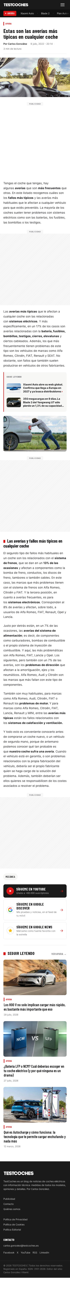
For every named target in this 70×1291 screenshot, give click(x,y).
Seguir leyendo (21, 953)
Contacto (8, 1203)
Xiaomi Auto (27, 13)
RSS (35, 1252)
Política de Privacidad (15, 1219)
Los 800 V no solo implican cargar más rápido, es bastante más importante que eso (34, 1006)
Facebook (8, 1252)
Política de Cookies (13, 1224)
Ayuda (8, 23)
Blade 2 (45, 13)
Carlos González (17, 43)
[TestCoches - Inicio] (16, 5)
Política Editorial (12, 1229)
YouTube (25, 1252)
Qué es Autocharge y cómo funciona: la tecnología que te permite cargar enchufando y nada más (35, 1136)
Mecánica (10, 876)
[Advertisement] (35, 141)
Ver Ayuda (59, 953)
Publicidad (9, 1198)
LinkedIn (44, 1252)
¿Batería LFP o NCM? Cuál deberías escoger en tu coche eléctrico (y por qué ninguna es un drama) (34, 1070)
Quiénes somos (11, 1209)
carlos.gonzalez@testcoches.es (21, 1245)
